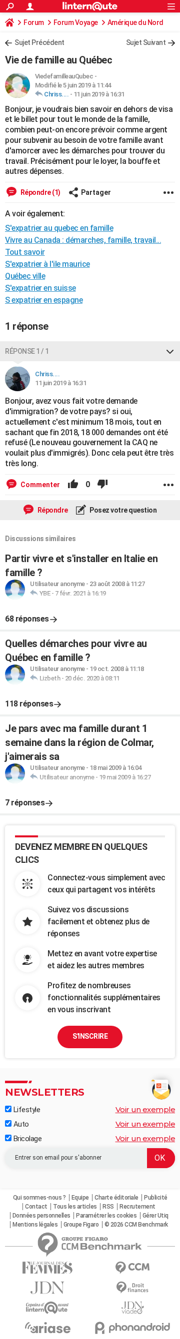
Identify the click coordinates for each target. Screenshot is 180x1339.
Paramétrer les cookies (106, 1215)
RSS (108, 1206)
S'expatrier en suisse (40, 288)
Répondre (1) (39, 192)
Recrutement (138, 1206)
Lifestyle (26, 1109)
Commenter (39, 485)
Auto (20, 1124)
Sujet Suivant (146, 42)
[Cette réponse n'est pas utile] (102, 485)
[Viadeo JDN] (132, 1308)
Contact (36, 1206)
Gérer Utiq (155, 1215)
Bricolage (27, 1138)
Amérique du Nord (136, 22)
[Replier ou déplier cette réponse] (170, 351)
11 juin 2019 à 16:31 (99, 94)
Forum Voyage (76, 22)
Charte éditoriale (116, 1197)
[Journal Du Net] (47, 1288)
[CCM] (132, 1268)
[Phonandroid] (132, 1328)
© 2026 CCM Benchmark (136, 1224)
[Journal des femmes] (47, 1268)
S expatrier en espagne (43, 300)
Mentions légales (35, 1224)
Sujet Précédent (39, 42)
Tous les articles (75, 1206)
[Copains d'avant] (47, 1308)
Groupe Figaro (81, 1224)
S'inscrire (90, 1036)
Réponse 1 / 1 (27, 351)
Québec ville (25, 276)
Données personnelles (41, 1215)
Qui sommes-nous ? (39, 1197)
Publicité (156, 1197)
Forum (34, 22)
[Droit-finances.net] (132, 1288)
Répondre (52, 510)
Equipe (80, 1197)
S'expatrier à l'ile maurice (47, 264)
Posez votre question (122, 510)
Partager (96, 192)
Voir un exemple (146, 1109)
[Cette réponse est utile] (73, 485)
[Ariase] (47, 1327)
